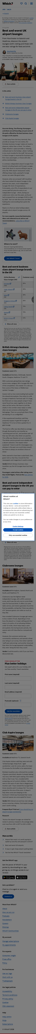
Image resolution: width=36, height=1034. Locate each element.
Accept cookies (18, 530)
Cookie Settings (18, 526)
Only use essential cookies (18, 535)
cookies (15, 503)
